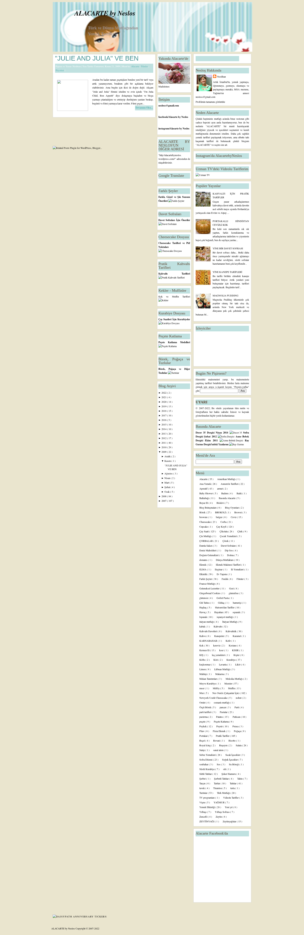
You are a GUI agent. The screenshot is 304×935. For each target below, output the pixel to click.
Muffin (232, 688)
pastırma (203, 716)
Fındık (225, 578)
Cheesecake (205, 521)
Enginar (219, 569)
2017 (164, 415)
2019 (164, 406)
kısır (221, 650)
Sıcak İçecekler (233, 754)
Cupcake (203, 526)
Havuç (202, 612)
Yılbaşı (203, 811)
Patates (220, 716)
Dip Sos (229, 550)
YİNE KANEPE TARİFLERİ (227, 271)
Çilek (240, 531)
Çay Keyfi (221, 526)
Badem (225, 493)
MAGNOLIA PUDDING (225, 295)
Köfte (202, 659)
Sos (219, 764)
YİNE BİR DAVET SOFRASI (228, 248)
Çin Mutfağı (205, 536)
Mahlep (203, 674)
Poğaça (238, 731)
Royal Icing (205, 745)
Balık (239, 493)
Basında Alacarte (227, 498)
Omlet (202, 702)
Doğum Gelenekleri (209, 555)
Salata (239, 745)
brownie (203, 517)
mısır (202, 688)
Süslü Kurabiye (207, 769)
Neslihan (221, 76)
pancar (223, 707)
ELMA (203, 569)
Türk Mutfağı (224, 792)
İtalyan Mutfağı (230, 621)
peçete (202, 721)
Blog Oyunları (232, 507)
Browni (238, 512)
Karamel (237, 636)
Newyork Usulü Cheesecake (213, 697)
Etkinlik (203, 574)
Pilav (202, 731)
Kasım (167, 460)
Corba (223, 521)
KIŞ (201, 655)
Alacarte (135, 66)
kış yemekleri (219, 655)
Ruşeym (223, 745)
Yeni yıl (229, 807)
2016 (164, 420)
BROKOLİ (220, 512)
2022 (164, 392)
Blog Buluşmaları (208, 507)
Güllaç (221, 602)
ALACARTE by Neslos (104, 13)
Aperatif (203, 488)
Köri (216, 659)
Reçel (202, 740)
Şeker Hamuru (228, 773)
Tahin (240, 778)
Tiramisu (218, 788)
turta (232, 788)
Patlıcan (237, 716)
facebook (163, 117)
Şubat (167, 487)
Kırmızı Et (204, 650)
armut (220, 488)
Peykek (203, 726)
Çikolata (224, 531)
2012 (164, 438)
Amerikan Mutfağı (226, 479)
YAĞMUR (219, 802)
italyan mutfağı (206, 621)
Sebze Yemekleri (207, 754)
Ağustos (168, 473)
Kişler (236, 655)
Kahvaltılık (231, 631)
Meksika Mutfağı (234, 678)
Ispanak (203, 617)
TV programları (207, 797)
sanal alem (218, 750)
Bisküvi (221, 502)
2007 (164, 500)
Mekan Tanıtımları (208, 678)
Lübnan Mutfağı (222, 669)
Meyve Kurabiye (208, 683)
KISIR (235, 650)
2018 (164, 410)
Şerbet (202, 778)
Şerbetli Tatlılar (221, 778)
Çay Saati (204, 531)
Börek (202, 512)
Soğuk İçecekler (230, 759)
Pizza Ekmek (219, 731)
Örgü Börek (205, 707)
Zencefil (203, 816)
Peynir (219, 726)
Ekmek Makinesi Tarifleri (228, 564)
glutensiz (204, 597)
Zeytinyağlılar (230, 821)
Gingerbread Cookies (210, 593)
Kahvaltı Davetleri (208, 631)
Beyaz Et (204, 502)
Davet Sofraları (228, 545)
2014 (164, 429)
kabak (202, 626)
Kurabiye (231, 659)
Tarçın (202, 783)
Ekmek (203, 564)
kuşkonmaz (205, 664)
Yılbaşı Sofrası (222, 811)
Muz (202, 693)
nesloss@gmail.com (168, 105)
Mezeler (228, 683)
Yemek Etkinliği (207, 807)
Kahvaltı (218, 626)
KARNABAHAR (208, 640)
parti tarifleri (205, 712)
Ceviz (234, 517)
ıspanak (237, 612)
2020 (164, 401)
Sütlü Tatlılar (205, 773)
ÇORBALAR (206, 540)
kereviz (217, 645)
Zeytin (219, 816)
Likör (238, 664)
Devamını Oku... (144, 107)
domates (203, 559)
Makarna (220, 674)
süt (225, 769)
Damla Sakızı (206, 545)
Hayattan (60, 70)
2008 (164, 496)
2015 (164, 424)
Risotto (232, 740)
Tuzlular (203, 792)
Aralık (167, 456)
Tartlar (217, 783)
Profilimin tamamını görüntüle (210, 101)
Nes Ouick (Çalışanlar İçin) (226, 693)
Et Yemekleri (237, 569)
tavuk (202, 788)
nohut (239, 697)
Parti (237, 707)
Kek (201, 645)
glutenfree (234, 593)
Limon (202, 669)
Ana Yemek (205, 483)
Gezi (231, 588)
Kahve (202, 636)
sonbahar (204, 764)
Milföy (216, 688)
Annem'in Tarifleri (230, 483)
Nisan (167, 478)
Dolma (230, 555)
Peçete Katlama (221, 721)
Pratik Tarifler (223, 735)
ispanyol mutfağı (225, 617)
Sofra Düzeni (206, 759)
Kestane (233, 645)
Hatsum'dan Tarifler (225, 607)
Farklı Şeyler (206, 578)
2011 (164, 442)
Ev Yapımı (222, 574)
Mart (167, 482)
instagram (163, 128)
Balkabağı (204, 498)
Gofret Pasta (223, 597)
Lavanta (223, 664)
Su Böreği (234, 764)
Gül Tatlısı (204, 602)
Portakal (203, 735)
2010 (164, 447)
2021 (164, 397)
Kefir (228, 640)
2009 (164, 451)
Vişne (202, 802)
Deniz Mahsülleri (208, 550)
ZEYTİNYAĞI (207, 821)
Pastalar (224, 712)
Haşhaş (203, 607)
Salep (202, 750)
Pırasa (235, 726)
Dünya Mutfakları (225, 559)
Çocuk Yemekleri (228, 536)
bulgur (219, 517)
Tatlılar (233, 783)
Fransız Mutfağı (207, 583)
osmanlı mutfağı (222, 702)
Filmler (144, 66)
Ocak (167, 491)
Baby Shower (206, 493)
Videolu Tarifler (231, 797)
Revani (217, 740)
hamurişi (237, 602)
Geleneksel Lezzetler (209, 588)
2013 (164, 433)
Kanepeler (219, 636)
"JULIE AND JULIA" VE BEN (97, 58)
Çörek (226, 540)
